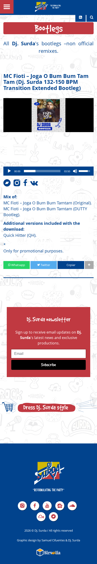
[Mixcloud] (41, 516)
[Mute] (75, 171)
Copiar (71, 265)
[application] (48, 171)
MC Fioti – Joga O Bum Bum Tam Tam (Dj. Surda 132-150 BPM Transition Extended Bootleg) (46, 82)
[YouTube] (47, 505)
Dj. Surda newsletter (49, 319)
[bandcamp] (53, 516)
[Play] (9, 171)
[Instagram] (22, 505)
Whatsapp (18, 265)
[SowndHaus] (59, 505)
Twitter (45, 265)
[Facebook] (34, 505)
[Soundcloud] (72, 505)
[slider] (42, 171)
